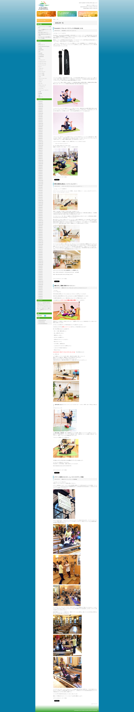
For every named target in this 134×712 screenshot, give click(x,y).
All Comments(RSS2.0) (42, 323)
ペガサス (40, 81)
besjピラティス (40, 302)
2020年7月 (40, 130)
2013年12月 (40, 261)
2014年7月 (40, 249)
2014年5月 (40, 252)
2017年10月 (40, 183)
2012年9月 (40, 286)
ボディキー (40, 83)
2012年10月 (40, 284)
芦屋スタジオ (94, 5)
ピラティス (74, 30)
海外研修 (75, 479)
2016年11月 (40, 202)
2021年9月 (40, 115)
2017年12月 (40, 180)
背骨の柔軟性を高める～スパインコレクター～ (66, 184)
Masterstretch (41, 49)
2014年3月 (40, 256)
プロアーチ (40, 80)
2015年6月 (40, 230)
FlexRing (40, 48)
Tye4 (39, 58)
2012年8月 (40, 288)
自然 (39, 95)
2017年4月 (40, 193)
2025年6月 (40, 103)
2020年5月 (40, 133)
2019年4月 (40, 153)
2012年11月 (40, 282)
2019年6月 (40, 151)
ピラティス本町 (41, 308)
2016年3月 (40, 215)
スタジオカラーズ (42, 305)
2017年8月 (40, 187)
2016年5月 (40, 212)
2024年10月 (40, 106)
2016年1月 (40, 219)
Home (54, 19)
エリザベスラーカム (42, 63)
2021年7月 (40, 118)
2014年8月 (40, 247)
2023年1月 (40, 111)
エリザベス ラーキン (42, 61)
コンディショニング (42, 64)
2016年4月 (40, 214)
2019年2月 (40, 157)
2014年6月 (40, 251)
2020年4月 (40, 135)
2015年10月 (40, 224)
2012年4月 (40, 294)
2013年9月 (40, 266)
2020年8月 (40, 128)
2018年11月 (40, 162)
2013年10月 (40, 264)
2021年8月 (40, 116)
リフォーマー (40, 88)
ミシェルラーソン (79, 186)
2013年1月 (40, 279)
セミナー (40, 66)
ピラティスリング (41, 71)
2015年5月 (40, 232)
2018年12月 (40, 160)
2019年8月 (40, 148)
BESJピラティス (65, 287)
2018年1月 (40, 178)
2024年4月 (40, 108)
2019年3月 (40, 155)
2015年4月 (40, 234)
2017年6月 (40, 190)
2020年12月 (40, 123)
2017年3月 (40, 195)
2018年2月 (40, 177)
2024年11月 (40, 104)
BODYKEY (45, 302)
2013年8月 (40, 267)
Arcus (39, 43)
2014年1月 (40, 259)
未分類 (39, 91)
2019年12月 (40, 141)
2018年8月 (40, 167)
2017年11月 (40, 182)
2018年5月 (40, 172)
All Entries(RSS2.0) (42, 320)
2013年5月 (40, 272)
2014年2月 (40, 257)
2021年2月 (40, 120)
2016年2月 (40, 217)
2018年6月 (40, 170)
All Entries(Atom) (41, 321)
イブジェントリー (41, 59)
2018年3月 (40, 175)
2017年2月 (40, 197)
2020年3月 (40, 136)
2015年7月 (40, 229)
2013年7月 (40, 269)
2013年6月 (40, 271)
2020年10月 (40, 125)
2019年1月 (40, 158)
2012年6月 (40, 291)
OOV (39, 51)
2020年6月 (40, 131)
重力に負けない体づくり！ (43, 32)
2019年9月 (40, 146)
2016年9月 (40, 205)
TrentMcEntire (41, 56)
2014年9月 (40, 246)
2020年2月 (40, 138)
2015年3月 (40, 235)
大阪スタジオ (89, 5)
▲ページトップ (94, 703)
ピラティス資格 (41, 75)
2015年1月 (40, 239)
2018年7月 (40, 168)
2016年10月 (40, 204)
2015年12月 (40, 220)
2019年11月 (40, 143)
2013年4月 (40, 274)
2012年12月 (40, 281)
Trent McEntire (41, 54)
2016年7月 (40, 209)
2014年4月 (40, 254)
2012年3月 (40, 296)
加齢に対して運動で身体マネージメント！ (64, 285)
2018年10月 (40, 163)
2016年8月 (40, 207)
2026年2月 (40, 101)
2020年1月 (40, 140)
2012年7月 (40, 289)
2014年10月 (40, 244)
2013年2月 (40, 277)
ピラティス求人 (41, 73)
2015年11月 (40, 222)
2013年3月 (40, 276)
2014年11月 (40, 242)
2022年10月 (40, 113)
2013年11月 (40, 262)
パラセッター (68, 30)
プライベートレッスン (71, 186)
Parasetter (64, 30)
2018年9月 (40, 165)
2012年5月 (40, 293)
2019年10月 (40, 145)
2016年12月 (40, 200)
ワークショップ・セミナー (43, 90)
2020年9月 (40, 126)
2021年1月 (40, 121)
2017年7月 (40, 188)
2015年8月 (40, 227)
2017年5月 (40, 192)
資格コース (40, 96)
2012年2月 (40, 298)
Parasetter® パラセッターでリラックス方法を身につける (68, 28)
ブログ (39, 76)
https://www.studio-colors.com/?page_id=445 (64, 274)
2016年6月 (40, 210)
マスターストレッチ (83, 287)
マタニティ (39, 310)
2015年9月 (40, 225)
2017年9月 (40, 185)
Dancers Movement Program (43, 46)
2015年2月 (40, 237)
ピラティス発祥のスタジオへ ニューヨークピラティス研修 (68, 477)
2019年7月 (40, 150)
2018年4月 (40, 173)
